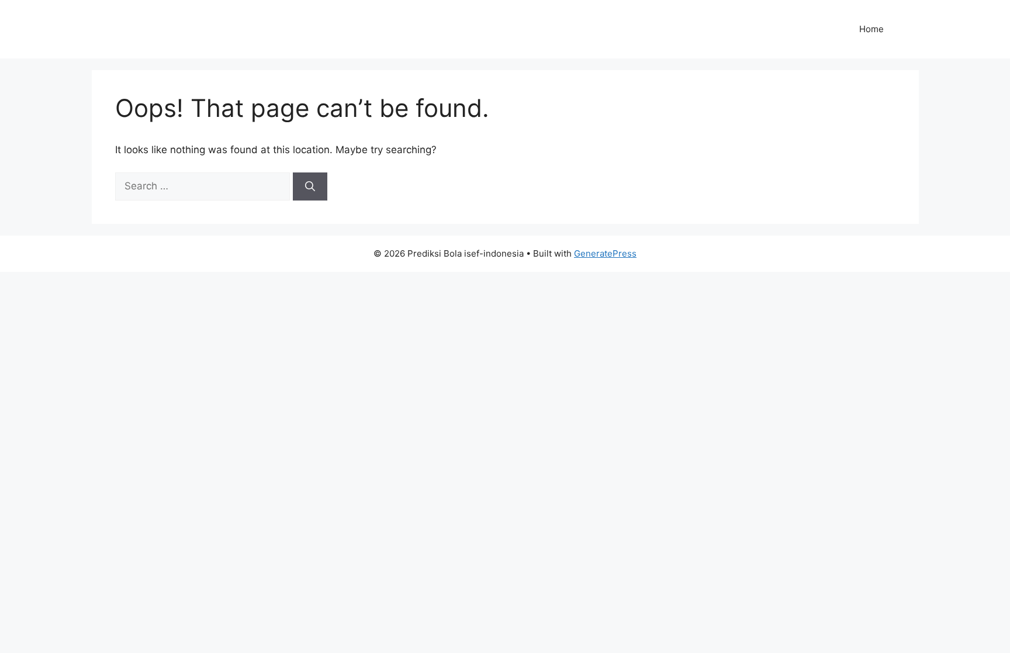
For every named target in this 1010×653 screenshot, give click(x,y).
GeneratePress (605, 253)
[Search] (310, 186)
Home (871, 28)
